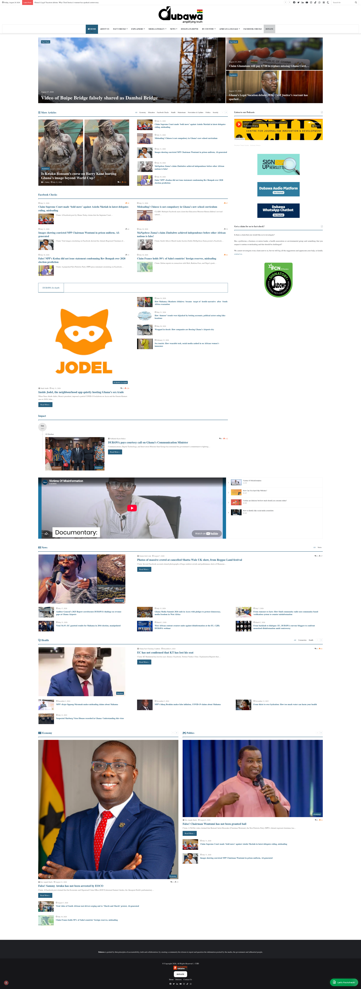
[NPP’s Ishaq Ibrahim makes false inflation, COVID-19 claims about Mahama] (145, 705)
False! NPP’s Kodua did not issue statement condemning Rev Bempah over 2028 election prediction (189, 181)
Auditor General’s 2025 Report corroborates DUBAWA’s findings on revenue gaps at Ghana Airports (88, 613)
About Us (104, 28)
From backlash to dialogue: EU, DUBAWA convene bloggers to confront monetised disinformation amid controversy (284, 627)
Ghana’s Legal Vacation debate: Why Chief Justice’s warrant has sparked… (268, 97)
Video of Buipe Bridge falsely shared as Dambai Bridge (99, 97)
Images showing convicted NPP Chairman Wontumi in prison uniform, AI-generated (191, 152)
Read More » (45, 404)
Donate (180, 974)
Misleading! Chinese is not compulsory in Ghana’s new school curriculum (186, 138)
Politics (208, 112)
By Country (208, 28)
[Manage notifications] (6, 983)
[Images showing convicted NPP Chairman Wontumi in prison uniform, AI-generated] (145, 152)
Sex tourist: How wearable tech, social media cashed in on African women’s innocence (187, 345)
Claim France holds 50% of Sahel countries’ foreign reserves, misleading (176, 258)
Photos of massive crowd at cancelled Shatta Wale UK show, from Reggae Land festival (189, 560)
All (136, 112)
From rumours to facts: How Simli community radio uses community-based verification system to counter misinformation (285, 613)
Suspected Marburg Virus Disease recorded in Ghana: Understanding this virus (90, 718)
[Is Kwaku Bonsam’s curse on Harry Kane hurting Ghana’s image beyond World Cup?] (83, 152)
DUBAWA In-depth (189, 28)
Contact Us (187, 979)
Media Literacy (156, 28)
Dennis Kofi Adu (145, 556)
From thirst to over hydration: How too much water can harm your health (285, 704)
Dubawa (178, 979)
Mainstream (182, 112)
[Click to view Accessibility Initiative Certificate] (180, 969)
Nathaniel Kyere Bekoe (118, 438)
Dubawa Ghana (255, 145)
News (172, 28)
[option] (180, 70)
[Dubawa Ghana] (180, 14)
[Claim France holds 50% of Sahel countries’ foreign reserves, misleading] (145, 267)
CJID (197, 963)
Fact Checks (119, 28)
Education (151, 112)
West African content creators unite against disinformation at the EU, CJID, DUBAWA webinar (187, 627)
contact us (238, 254)
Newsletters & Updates (195, 112)
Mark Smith (44, 388)
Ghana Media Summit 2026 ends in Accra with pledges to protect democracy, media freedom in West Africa (188, 613)
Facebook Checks (253, 28)
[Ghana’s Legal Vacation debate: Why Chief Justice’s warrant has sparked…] (274, 87)
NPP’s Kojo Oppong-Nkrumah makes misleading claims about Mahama (87, 704)
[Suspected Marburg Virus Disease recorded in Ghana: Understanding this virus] (46, 719)
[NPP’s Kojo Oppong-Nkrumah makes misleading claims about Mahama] (46, 705)
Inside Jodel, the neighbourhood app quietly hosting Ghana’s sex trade (81, 392)
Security (215, 112)
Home (93, 28)
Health (173, 112)
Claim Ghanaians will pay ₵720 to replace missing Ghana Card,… (269, 66)
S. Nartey (46, 182)
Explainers (137, 28)
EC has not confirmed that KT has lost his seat (165, 652)
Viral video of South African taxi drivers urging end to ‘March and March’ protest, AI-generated (97, 905)
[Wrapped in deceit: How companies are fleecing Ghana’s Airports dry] (145, 330)
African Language (228, 28)
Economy (142, 112)
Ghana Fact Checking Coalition (149, 648)
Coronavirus (302, 640)
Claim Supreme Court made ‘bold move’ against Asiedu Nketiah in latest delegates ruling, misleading (190, 126)
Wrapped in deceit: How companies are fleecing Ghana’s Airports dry (185, 329)
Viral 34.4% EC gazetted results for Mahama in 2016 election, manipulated (88, 625)
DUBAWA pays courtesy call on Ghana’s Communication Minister (148, 442)
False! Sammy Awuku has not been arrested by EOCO (54, 2)
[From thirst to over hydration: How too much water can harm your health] (243, 705)
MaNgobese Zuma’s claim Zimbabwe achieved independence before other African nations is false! (189, 167)
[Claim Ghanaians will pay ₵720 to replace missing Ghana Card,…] (274, 53)
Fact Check (45, 42)
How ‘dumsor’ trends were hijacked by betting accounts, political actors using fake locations (190, 317)
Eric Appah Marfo (46, 882)
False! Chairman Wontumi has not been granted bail (214, 824)
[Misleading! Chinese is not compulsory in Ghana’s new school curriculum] (145, 138)
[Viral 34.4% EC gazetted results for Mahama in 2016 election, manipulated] (46, 626)
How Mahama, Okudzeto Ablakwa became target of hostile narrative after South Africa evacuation (191, 303)
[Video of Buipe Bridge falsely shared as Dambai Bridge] (131, 70)
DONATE (269, 28)
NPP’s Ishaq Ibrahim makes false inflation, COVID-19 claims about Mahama (188, 704)
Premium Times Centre (241, 145)
